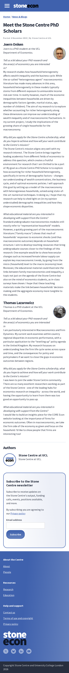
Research (8, 589)
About (6, 566)
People (7, 572)
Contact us (9, 612)
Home (6, 16)
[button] (7, 6)
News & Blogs (19, 16)
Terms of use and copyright (18, 618)
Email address (14, 519)
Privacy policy (17, 513)
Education (8, 595)
